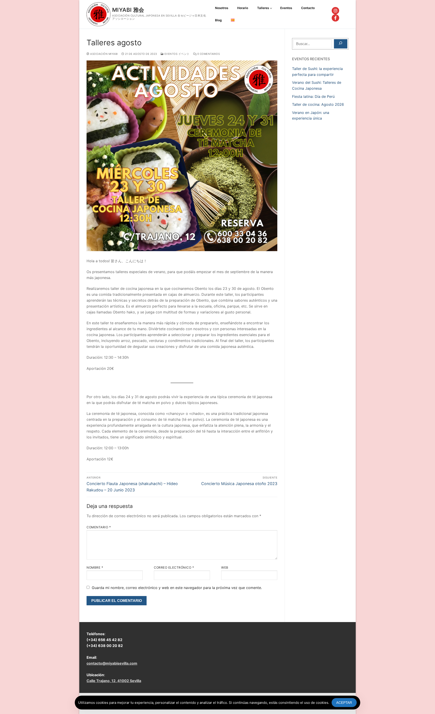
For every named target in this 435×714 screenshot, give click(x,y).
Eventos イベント (177, 53)
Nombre (95, 567)
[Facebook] (335, 18)
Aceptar (344, 702)
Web (224, 567)
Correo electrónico (174, 567)
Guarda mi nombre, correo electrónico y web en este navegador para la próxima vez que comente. (177, 587)
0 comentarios (208, 53)
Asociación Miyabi (103, 53)
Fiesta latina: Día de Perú (313, 96)
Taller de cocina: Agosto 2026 (318, 104)
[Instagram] (335, 10)
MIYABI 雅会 (128, 10)
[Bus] (340, 44)
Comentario (99, 527)
